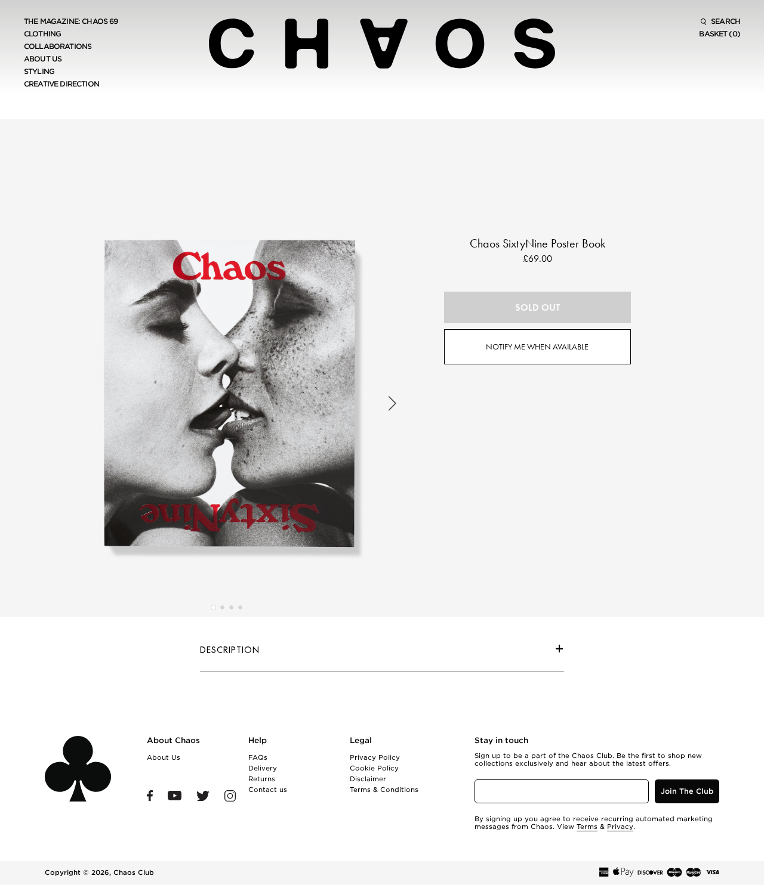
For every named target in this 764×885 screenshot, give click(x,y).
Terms (587, 827)
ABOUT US (42, 59)
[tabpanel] (226, 404)
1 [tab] (213, 607)
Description (230, 650)
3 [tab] (231, 607)
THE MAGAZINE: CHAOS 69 (71, 21)
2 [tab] (222, 607)
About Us (163, 757)
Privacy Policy (375, 757)
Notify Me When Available (537, 346)
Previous (61, 404)
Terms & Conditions (384, 789)
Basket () (719, 34)
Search (724, 21)
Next (392, 404)
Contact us (267, 789)
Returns (261, 779)
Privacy (620, 827)
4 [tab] (240, 607)
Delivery (262, 768)
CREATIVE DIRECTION (61, 84)
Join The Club (687, 791)
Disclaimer (368, 779)
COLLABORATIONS (57, 46)
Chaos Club (133, 872)
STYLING (39, 71)
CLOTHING (42, 34)
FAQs (257, 757)
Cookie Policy (374, 768)
